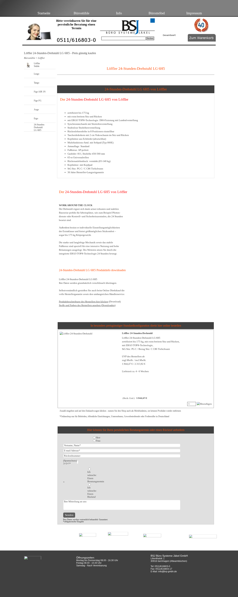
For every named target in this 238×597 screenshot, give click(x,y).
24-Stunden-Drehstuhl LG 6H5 (39, 127)
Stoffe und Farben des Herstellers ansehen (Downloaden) (87, 305)
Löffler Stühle (37, 65)
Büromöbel (157, 13)
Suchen (150, 38)
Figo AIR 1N (40, 91)
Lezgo (36, 74)
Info (119, 13)
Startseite (44, 13)
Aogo (36, 109)
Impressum (194, 13)
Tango (36, 82)
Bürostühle (81, 13)
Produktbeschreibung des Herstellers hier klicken (83, 301)
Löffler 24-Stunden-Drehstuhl (137, 333)
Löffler (41, 58)
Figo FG (37, 100)
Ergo (36, 118)
